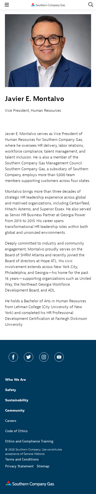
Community (15, 410)
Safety (10, 390)
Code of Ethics (16, 431)
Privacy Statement (19, 466)
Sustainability (16, 400)
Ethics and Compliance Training (29, 441)
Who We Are (15, 380)
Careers (10, 421)
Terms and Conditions (22, 459)
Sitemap (43, 466)
